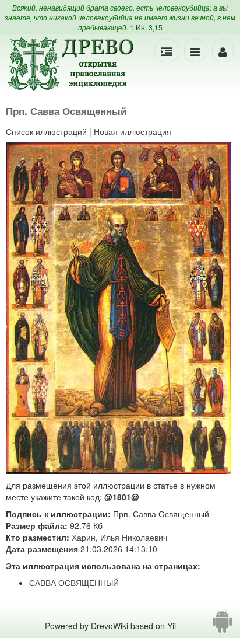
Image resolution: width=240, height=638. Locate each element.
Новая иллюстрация (132, 131)
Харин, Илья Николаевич (119, 537)
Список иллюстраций (46, 131)
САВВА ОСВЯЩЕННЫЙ (74, 582)
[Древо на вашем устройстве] (222, 626)
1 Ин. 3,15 (146, 27)
